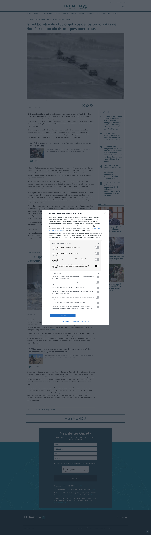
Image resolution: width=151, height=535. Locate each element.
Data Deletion (65, 321)
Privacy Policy (85, 321)
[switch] (97, 247)
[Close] (105, 213)
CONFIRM (63, 315)
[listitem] (75, 244)
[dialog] (75, 267)
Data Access (75, 321)
